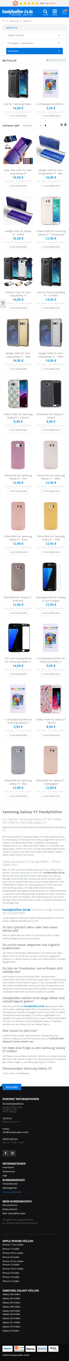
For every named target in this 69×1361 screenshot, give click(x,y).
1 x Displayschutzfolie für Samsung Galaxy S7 (18, 721)
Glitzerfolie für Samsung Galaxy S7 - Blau (18, 782)
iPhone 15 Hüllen (11, 1264)
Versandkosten (10, 1183)
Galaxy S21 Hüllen (11, 1322)
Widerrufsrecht (10, 1209)
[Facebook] (6, 1153)
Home (4, 20)
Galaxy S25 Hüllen (11, 1302)
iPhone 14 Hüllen (11, 1272)
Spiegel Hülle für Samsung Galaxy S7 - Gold (18, 355)
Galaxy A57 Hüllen (11, 1298)
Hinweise (52, 3)
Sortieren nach (11, 125)
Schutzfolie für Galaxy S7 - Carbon (51, 416)
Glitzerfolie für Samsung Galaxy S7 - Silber (51, 477)
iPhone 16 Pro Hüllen (13, 1252)
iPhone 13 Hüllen (11, 1276)
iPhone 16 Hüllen (11, 1257)
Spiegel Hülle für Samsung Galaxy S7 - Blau (50, 172)
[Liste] (65, 124)
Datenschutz (9, 1171)
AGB (5, 1175)
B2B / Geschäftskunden (14, 1213)
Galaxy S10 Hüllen (11, 1326)
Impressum (8, 1167)
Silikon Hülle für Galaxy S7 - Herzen (51, 721)
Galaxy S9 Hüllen (11, 1330)
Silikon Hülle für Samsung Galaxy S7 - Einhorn (18, 416)
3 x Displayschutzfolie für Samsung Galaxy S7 (51, 104)
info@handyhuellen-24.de (15, 1132)
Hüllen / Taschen (16, 35)
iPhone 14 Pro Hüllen (13, 1268)
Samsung (13, 21)
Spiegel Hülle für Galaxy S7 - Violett (18, 233)
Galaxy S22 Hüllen (11, 1318)
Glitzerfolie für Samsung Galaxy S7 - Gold (51, 538)
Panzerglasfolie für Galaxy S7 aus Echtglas (50, 599)
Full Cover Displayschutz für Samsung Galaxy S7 (18, 660)
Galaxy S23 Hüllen (11, 1314)
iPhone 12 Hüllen (11, 1281)
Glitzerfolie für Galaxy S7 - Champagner (50, 782)
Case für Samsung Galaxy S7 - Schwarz (18, 104)
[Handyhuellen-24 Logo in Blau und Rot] (18, 11)
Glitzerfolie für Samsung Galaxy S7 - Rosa (18, 538)
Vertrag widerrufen (12, 1191)
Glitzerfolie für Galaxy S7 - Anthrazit (18, 599)
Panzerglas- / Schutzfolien (20, 43)
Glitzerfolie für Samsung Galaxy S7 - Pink (18, 477)
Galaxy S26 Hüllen (11, 1294)
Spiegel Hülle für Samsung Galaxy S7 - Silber (51, 355)
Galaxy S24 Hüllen (11, 1310)
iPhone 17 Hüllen (11, 1248)
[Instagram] (12, 1153)
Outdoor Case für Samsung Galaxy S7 (18, 294)
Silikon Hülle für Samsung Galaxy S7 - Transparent (51, 233)
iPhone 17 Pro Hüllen (13, 1244)
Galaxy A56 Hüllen (11, 1306)
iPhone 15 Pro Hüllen (13, 1261)
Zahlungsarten (10, 1187)
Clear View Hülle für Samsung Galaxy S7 (18, 172)
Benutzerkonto (10, 1205)
